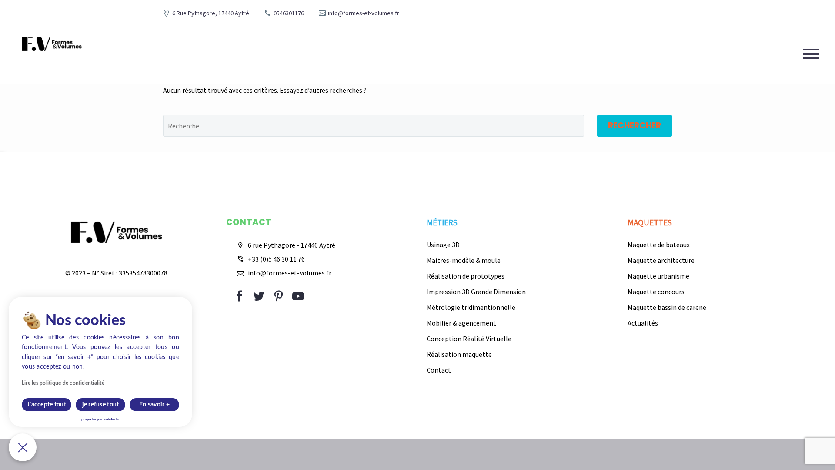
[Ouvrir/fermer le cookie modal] (23, 447)
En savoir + (154, 405)
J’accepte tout (46, 405)
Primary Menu (811, 53)
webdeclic (112, 419)
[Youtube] (298, 296)
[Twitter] (259, 296)
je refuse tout (100, 405)
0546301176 (289, 13)
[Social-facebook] (239, 296)
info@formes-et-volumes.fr (363, 13)
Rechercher (634, 125)
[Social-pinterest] (278, 296)
